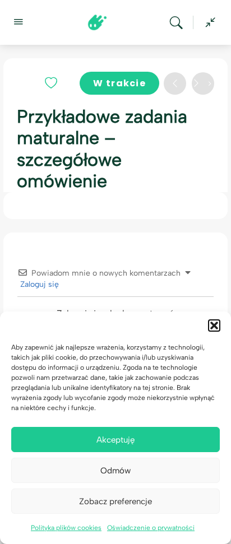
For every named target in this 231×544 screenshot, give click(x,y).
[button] (214, 325)
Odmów (115, 471)
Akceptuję (115, 440)
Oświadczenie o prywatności (151, 528)
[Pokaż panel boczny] (207, 22)
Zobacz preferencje (115, 501)
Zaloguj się (38, 284)
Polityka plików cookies (66, 528)
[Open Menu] (18, 21)
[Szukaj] (178, 22)
